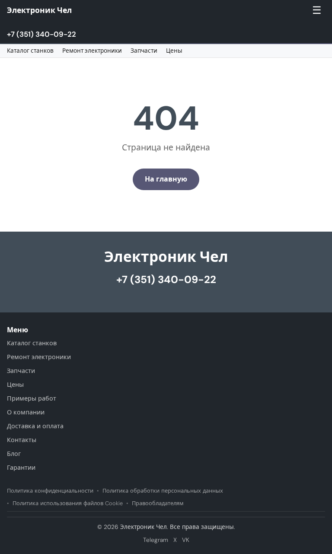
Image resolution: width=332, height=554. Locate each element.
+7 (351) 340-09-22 (41, 34)
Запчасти (144, 50)
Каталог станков (30, 50)
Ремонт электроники (92, 50)
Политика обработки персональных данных (162, 490)
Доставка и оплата (35, 426)
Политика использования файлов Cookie (68, 503)
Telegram (155, 540)
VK (185, 540)
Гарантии (21, 467)
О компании (26, 412)
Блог (14, 454)
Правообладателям (158, 503)
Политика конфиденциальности (50, 490)
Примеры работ (31, 398)
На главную (166, 179)
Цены (174, 50)
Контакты (21, 440)
